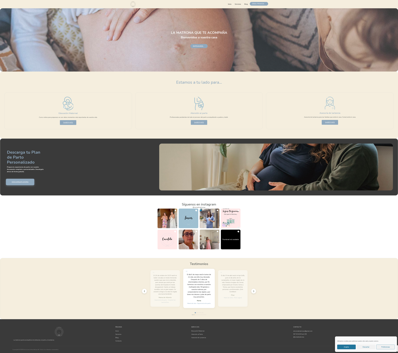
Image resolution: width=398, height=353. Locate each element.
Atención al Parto (197, 334)
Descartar (366, 347)
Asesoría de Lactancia (198, 338)
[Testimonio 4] (200, 312)
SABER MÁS (68, 122)
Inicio (229, 4)
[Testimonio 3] (199, 312)
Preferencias (385, 347)
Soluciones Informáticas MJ (31, 349)
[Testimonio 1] (195, 312)
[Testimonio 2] (197, 312)
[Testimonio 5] (202, 312)
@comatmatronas (199, 207)
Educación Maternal (197, 331)
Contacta (118, 341)
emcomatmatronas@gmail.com (302, 331)
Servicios (238, 4)
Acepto (346, 347)
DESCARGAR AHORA (20, 182)
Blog (246, 4)
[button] (167, 218)
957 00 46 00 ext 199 (300, 334)
